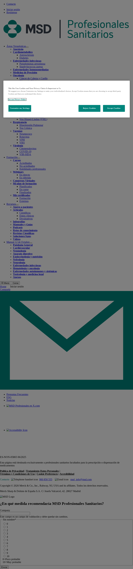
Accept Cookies (114, 108)
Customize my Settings (20, 108)
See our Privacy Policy (17, 99)
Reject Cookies (89, 108)
